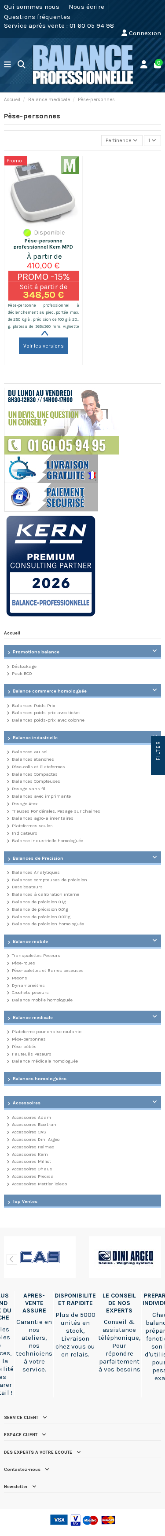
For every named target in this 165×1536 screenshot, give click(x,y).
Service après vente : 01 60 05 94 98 (59, 25)
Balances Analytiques (36, 872)
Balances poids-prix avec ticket (46, 712)
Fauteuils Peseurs (31, 1054)
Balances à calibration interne (45, 894)
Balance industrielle (35, 738)
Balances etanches (33, 759)
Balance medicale (33, 1017)
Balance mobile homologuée (42, 1000)
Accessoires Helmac (33, 1147)
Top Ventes (25, 1201)
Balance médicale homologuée (45, 1061)
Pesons (19, 978)
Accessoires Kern (30, 1154)
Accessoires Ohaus (32, 1169)
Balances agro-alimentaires (42, 818)
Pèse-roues (23, 963)
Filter (158, 752)
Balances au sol (30, 752)
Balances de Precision (38, 858)
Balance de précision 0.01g (40, 909)
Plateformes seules (32, 825)
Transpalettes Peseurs (36, 955)
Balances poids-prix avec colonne (48, 720)
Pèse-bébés (24, 1046)
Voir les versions (43, 346)
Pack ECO (22, 673)
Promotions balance (36, 652)
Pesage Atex (25, 803)
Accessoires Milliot (31, 1161)
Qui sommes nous (32, 7)
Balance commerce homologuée (50, 691)
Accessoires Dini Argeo (35, 1139)
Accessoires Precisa (33, 1176)
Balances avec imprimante (41, 796)
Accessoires (26, 1103)
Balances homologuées (39, 1078)
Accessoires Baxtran (34, 1124)
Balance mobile (30, 941)
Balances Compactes (35, 774)
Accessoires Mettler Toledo (39, 1184)
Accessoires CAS (29, 1132)
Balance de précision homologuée (48, 924)
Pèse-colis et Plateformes (38, 767)
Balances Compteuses (36, 781)
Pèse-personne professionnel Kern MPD (43, 244)
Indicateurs (24, 833)
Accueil (12, 633)
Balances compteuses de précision (49, 880)
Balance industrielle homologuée (47, 840)
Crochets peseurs (30, 992)
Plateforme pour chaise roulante (46, 1031)
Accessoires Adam (31, 1117)
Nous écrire (87, 7)
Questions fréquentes (38, 16)
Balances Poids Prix (33, 705)
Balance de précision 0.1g (39, 902)
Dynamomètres (28, 985)
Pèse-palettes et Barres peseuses (48, 970)
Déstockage (24, 666)
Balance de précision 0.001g (41, 917)
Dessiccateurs (27, 887)
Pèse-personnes (29, 1039)
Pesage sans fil (28, 789)
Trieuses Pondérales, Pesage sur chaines (56, 811)
